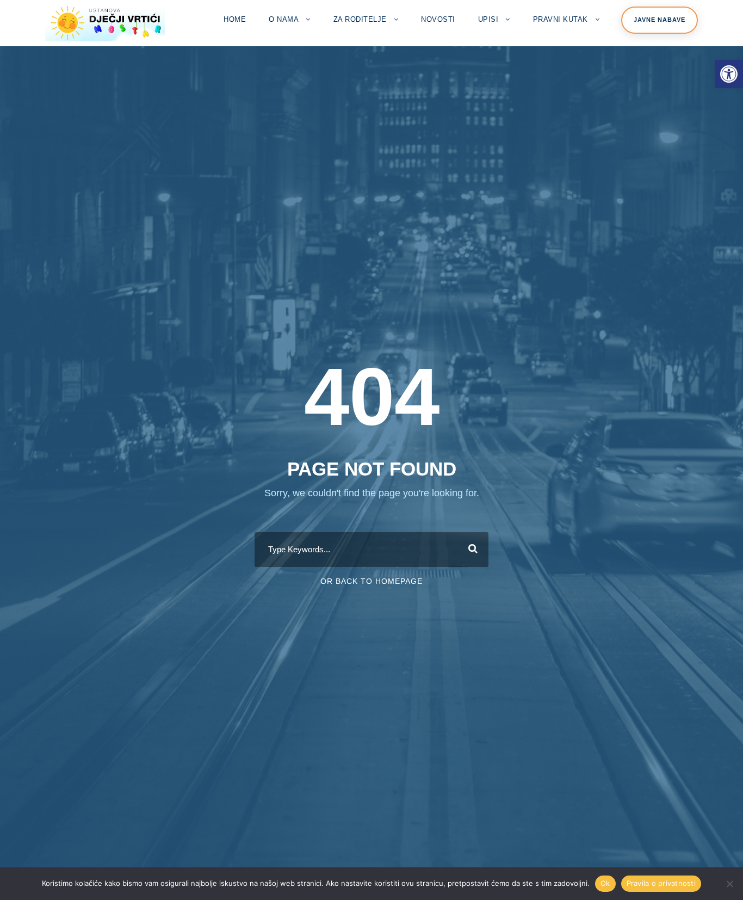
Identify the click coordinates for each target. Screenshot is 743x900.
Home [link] (235, 19)
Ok (605, 883)
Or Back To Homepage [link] (371, 581)
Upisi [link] (488, 19)
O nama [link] (284, 19)
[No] (729, 883)
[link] (729, 74)
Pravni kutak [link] (560, 19)
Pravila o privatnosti (661, 883)
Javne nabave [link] (659, 19)
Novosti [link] (438, 19)
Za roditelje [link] (360, 19)
